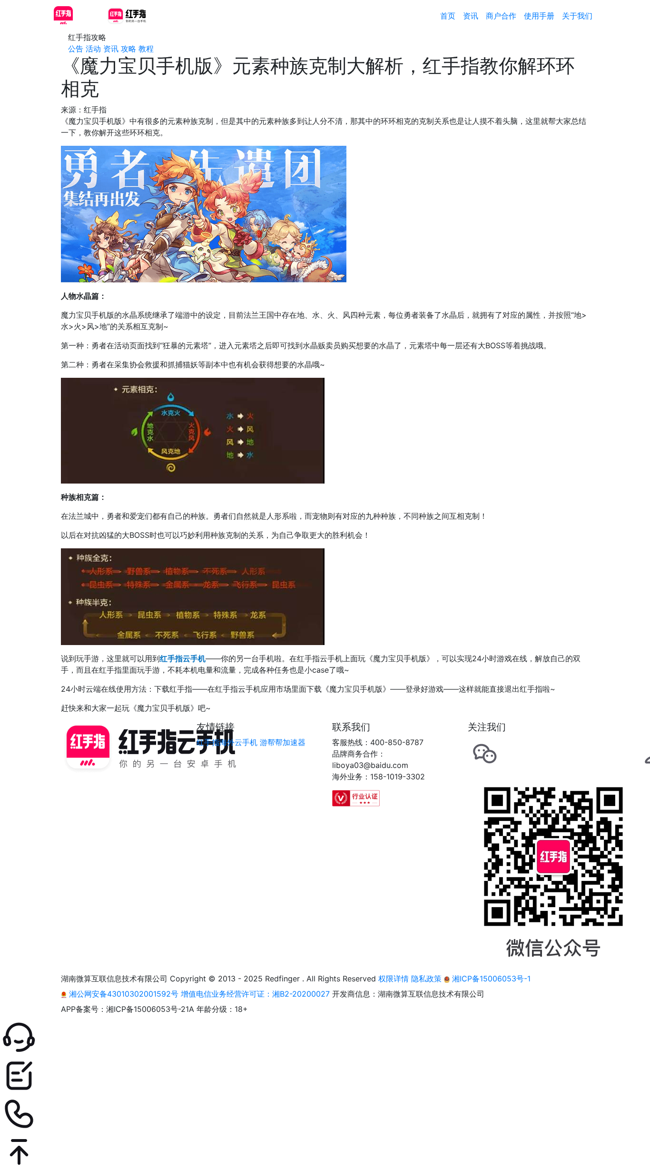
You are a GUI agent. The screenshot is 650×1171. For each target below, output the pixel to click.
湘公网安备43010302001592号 (124, 994)
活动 (93, 48)
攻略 (128, 48)
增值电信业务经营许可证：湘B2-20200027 (255, 994)
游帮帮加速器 (282, 742)
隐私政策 (426, 978)
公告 (75, 48)
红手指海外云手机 (227, 742)
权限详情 (393, 978)
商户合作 (501, 15)
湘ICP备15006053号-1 (490, 978)
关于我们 (577, 15)
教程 (146, 48)
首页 (447, 15)
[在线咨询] (325, 1038)
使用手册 (539, 15)
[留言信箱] (325, 1076)
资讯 (470, 15)
